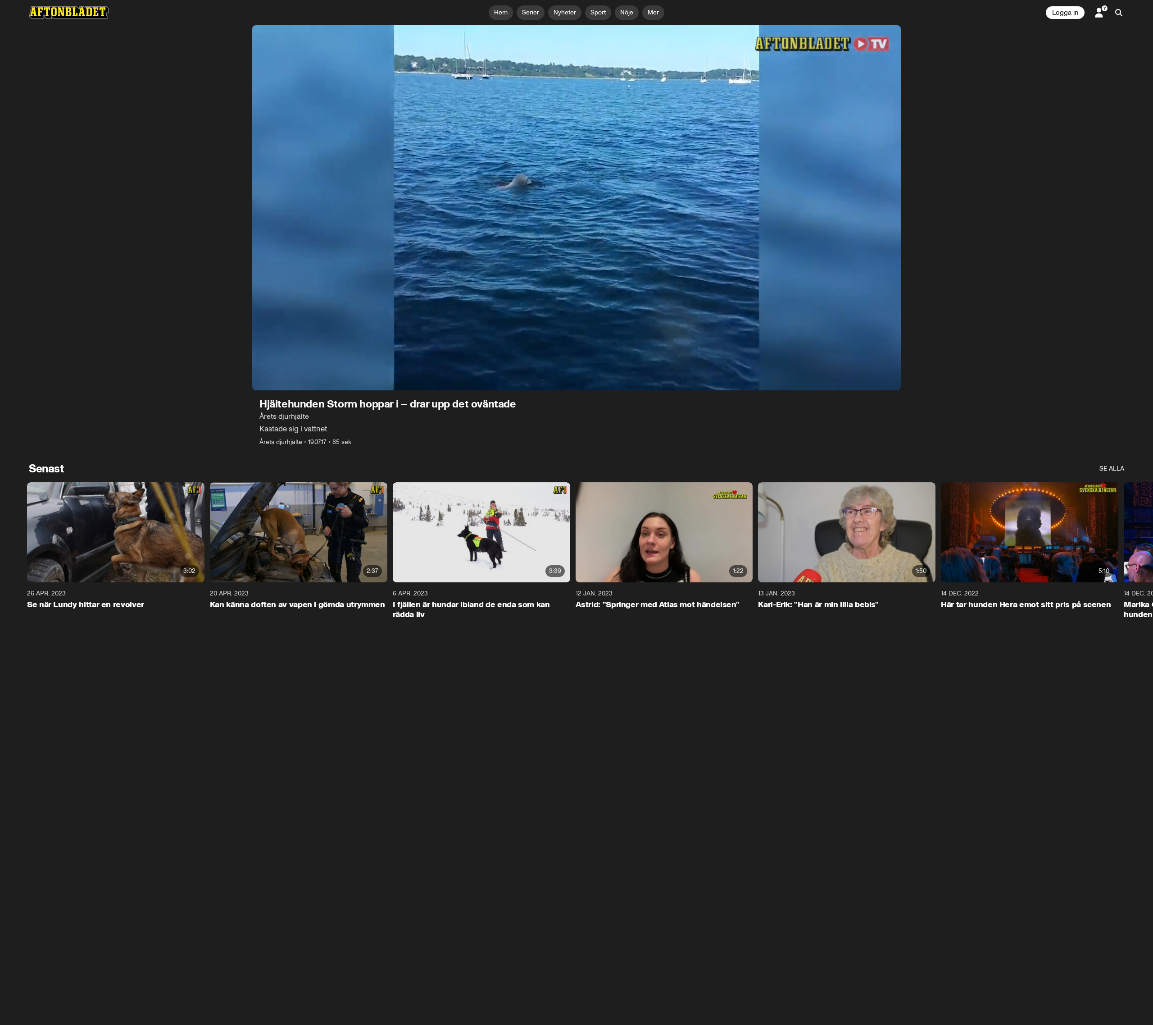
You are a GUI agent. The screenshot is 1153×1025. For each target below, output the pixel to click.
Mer (653, 12)
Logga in (1065, 13)
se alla (1111, 468)
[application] (576, 207)
